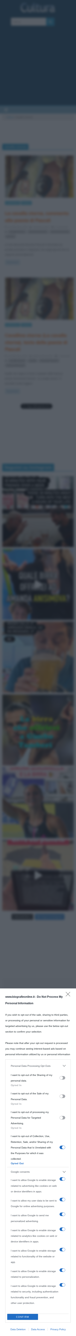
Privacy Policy (58, 1329)
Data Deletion (18, 1329)
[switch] (62, 1078)
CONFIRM (22, 1317)
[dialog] (38, 1162)
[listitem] (38, 1066)
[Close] (69, 995)
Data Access (38, 1329)
